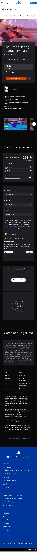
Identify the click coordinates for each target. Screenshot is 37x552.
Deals (22, 16)
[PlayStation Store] (9, 9)
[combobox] (18, 194)
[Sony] (32, 551)
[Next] (34, 124)
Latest (5, 16)
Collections (13, 16)
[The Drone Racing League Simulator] (15, 124)
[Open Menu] (2, 3)
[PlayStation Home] (18, 3)
